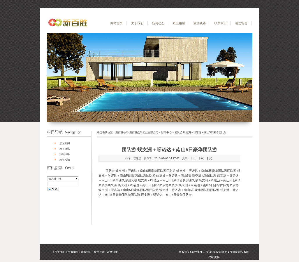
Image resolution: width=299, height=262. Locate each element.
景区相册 (179, 23)
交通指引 (73, 251)
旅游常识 (64, 159)
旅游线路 (199, 23)
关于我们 (137, 23)
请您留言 (241, 23)
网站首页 (116, 23)
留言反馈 (99, 251)
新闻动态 (158, 23)
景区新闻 (64, 143)
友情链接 (112, 251)
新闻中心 (166, 132)
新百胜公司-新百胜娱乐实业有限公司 (136, 132)
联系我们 (220, 23)
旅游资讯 (64, 148)
